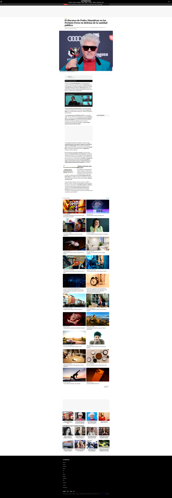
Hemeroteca (65, 487)
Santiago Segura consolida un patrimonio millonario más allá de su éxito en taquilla (104, 437)
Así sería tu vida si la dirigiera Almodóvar (104, 422)
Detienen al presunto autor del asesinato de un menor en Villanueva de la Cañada (104, 450)
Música (90, 2)
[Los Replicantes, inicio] (86, 1)
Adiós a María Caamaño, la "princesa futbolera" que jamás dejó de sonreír (92, 437)
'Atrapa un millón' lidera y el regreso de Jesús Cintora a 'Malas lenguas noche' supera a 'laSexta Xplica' (83, 4)
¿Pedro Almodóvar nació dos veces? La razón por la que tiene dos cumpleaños (80, 422)
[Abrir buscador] (169, 1)
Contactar (77, 493)
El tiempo (64, 482)
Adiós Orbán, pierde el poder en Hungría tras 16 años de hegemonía (92, 450)
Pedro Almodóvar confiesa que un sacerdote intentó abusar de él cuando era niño (92, 422)
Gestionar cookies (95, 493)
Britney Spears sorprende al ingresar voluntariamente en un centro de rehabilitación (80, 450)
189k (66, 491)
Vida (103, 2)
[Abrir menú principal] (1, 1)
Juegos (94, 2)
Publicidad (73, 493)
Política (74, 2)
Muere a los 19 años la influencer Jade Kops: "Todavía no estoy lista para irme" (68, 437)
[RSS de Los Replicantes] (63, 491)
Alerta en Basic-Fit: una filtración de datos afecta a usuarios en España (68, 450)
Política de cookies (89, 493)
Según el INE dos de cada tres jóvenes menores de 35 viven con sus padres (80, 437)
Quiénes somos (65, 493)
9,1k (72, 491)
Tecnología (98, 2)
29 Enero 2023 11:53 (71, 77)
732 (75, 491)
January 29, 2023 (67, 172)
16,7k (69, 491)
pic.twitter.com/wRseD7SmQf (70, 167)
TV (88, 2)
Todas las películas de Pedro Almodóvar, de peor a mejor (68, 422)
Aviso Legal (70, 493)
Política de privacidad (83, 493)
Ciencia (83, 2)
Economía (79, 2)
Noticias (70, 2)
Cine (86, 2)
